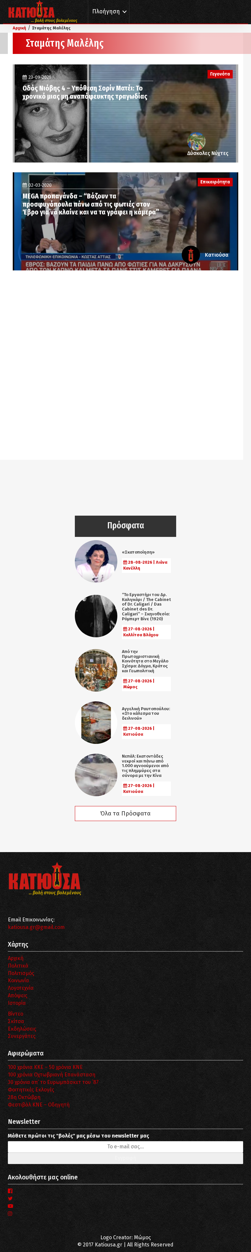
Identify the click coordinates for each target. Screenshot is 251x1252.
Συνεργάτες (22, 1036)
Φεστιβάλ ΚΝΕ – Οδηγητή (39, 1105)
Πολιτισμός (21, 973)
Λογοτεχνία (21, 988)
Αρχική (16, 958)
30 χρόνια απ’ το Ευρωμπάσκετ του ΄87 (53, 1082)
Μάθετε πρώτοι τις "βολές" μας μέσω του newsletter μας (78, 1136)
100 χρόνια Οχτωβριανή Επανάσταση (51, 1075)
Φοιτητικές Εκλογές (31, 1090)
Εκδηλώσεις (22, 1029)
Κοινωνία (18, 980)
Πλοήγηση (106, 11)
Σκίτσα (16, 1021)
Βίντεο (15, 1014)
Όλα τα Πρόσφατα (125, 813)
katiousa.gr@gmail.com (36, 927)
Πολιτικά (18, 966)
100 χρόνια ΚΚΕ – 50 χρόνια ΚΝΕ (45, 1067)
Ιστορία (17, 1003)
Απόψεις (17, 995)
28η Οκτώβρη (24, 1097)
